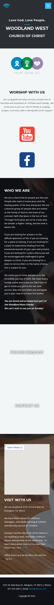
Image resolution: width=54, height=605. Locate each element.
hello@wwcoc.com (37, 588)
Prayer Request (27, 352)
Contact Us (27, 406)
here (23, 547)
